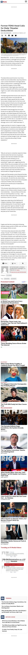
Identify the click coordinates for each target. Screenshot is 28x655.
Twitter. (18, 270)
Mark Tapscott (4, 477)
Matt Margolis (4, 544)
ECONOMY (13, 278)
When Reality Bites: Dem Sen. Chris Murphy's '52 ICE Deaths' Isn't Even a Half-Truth (13, 474)
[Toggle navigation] (26, 1)
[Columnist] (5, 269)
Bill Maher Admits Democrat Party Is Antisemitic (13, 541)
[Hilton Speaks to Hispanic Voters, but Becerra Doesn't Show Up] (14, 510)
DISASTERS (6, 278)
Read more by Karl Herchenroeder (18, 272)
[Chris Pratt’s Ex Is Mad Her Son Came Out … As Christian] (14, 487)
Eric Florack (4, 431)
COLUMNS (9, 275)
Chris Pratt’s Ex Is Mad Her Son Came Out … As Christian (13, 497)
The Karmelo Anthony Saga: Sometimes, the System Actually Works (12, 427)
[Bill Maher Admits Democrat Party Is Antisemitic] (14, 532)
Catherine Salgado (5, 499)
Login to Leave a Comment (14, 564)
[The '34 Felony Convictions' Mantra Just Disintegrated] (14, 441)
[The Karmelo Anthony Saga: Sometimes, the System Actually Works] (14, 417)
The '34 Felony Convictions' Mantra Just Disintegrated (13, 451)
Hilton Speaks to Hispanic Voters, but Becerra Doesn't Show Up (14, 519)
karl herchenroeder (6, 33)
